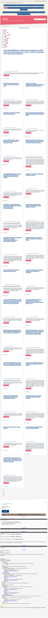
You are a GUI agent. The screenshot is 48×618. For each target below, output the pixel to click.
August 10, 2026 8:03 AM (34, 220)
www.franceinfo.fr (29, 99)
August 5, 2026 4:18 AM (37, 347)
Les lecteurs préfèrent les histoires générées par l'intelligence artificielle (34, 271)
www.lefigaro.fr (7, 127)
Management (13, 12)
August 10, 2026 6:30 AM (13, 254)
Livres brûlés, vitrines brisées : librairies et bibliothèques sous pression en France (33, 206)
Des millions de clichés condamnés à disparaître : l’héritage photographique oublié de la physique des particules (12, 239)
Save (1, 606)
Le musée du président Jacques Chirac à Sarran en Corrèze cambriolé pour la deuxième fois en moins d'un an (34, 301)
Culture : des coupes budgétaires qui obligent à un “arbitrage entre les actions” (35, 364)
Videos (3, 602)
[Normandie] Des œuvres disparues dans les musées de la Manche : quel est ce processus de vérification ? (12, 331)
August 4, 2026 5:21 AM (35, 411)
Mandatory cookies (5, 562)
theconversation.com (7, 254)
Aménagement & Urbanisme (21, 5)
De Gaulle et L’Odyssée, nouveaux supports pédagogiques (11, 113)
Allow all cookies (3, 560)
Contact (5, 511)
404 (3, 494)
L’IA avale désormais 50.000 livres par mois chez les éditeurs (34, 427)
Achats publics (7, 5)
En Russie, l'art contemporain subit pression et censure (34, 174)
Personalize (38, 607)
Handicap (25, 9)
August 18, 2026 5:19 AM (11, 99)
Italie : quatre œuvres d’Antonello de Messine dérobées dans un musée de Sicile (35, 114)
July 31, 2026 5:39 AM (33, 441)
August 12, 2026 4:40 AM (33, 188)
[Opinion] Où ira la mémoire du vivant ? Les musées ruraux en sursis (11, 84)
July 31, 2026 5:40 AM (13, 441)
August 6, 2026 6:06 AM (35, 316)
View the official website (13, 570)
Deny (7, 564)
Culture (5, 19)
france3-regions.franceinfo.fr (30, 347)
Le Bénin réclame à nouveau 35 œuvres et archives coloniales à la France (34, 239)
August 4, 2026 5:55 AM (34, 378)
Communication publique (39, 5)
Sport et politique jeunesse (25, 14)
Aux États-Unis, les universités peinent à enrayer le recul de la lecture (33, 397)
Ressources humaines (26, 12)
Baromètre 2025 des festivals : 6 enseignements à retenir (11, 270)
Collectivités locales (31, 5)
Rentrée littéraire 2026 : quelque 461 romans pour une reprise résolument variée (11, 141)
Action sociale (13, 5)
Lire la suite (6, 75)
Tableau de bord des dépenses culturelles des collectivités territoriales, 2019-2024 (10, 397)
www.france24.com (29, 253)
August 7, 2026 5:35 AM (12, 316)
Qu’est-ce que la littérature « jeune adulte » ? (11, 427)
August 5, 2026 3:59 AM (17, 378)
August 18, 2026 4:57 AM (35, 99)
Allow (5, 564)
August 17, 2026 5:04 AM (12, 127)
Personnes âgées (19, 12)
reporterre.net (6, 99)
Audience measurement (6, 572)
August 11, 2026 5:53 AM (17, 221)
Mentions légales (23, 516)
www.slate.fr (28, 188)
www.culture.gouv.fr (7, 411)
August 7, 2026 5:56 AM (17, 284)
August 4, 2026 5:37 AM (13, 411)
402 (3, 492)
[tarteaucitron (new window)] (3, 605)
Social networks (5, 585)
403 (3, 493)
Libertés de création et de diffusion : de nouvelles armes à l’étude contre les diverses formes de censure (35, 141)
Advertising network (5, 567)
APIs (3, 565)
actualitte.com (29, 220)
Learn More (24, 527)
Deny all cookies (8, 560)
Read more (6, 570)
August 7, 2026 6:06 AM (35, 253)
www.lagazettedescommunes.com (9, 221)
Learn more (24, 531)
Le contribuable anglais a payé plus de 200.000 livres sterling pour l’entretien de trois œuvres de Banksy (12, 175)
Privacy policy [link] (43, 607)
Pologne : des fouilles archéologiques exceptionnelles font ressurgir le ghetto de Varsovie (35, 84)
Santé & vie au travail (34, 12)
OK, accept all (29, 607)
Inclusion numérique (6, 12)
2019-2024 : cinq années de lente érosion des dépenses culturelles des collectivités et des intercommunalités (12, 206)
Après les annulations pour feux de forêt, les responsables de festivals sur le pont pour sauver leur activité (12, 364)
